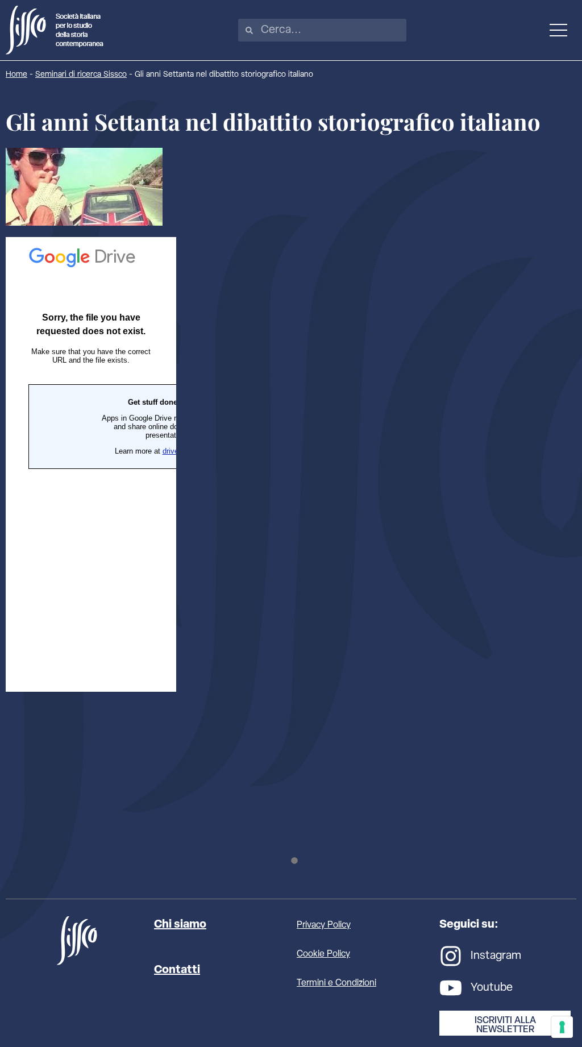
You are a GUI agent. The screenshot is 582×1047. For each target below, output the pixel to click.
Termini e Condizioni (336, 983)
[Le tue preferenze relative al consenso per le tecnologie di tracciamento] (562, 1027)
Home (16, 74)
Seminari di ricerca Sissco (81, 74)
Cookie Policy (323, 954)
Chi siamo (180, 924)
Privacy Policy (324, 925)
